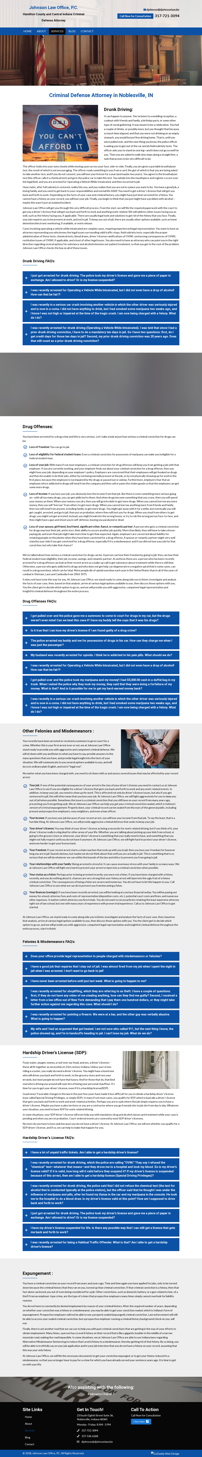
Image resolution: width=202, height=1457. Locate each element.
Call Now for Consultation (135, 16)
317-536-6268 (89, 1436)
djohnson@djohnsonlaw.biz (163, 9)
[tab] (101, 277)
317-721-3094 (167, 15)
